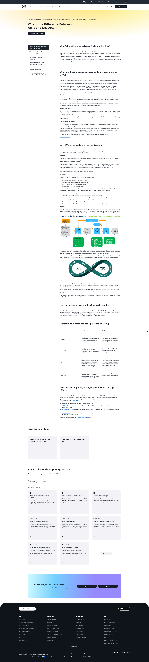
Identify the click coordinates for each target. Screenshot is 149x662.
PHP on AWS (79, 634)
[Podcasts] (127, 653)
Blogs (20, 637)
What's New (22, 634)
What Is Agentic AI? (24, 625)
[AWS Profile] (126, 2)
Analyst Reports (51, 637)
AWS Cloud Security (24, 631)
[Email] (129, 653)
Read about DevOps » (65, 63)
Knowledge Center (109, 628)
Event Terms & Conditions (111, 643)
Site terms (27, 656)
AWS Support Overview (110, 631)
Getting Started (51, 619)
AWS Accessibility (109, 634)
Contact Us (107, 619)
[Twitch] (122, 653)
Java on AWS (79, 631)
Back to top (73, 646)
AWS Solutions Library (53, 628)
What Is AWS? (22, 619)
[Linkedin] (117, 653)
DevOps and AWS (76, 400)
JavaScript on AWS (81, 637)
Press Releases (23, 640)
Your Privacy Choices (37, 656)
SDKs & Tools (79, 622)
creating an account (83, 417)
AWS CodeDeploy (66, 413)
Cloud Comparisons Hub (49, 19)
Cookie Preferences (52, 656)
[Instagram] (119, 653)
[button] (39, 6)
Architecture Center (52, 631)
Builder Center (80, 619)
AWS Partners (51, 640)
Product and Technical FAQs (54, 634)
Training (49, 622)
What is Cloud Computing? (34, 19)
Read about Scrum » (65, 137)
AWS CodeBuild (65, 409)
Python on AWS (80, 628)
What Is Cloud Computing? (26, 622)
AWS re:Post (107, 625)
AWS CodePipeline (66, 405)
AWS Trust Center (52, 625)
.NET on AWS (79, 625)
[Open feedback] (147, 331)
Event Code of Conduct (110, 640)
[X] (112, 653)
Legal (105, 637)
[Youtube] (124, 653)
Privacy (20, 656)
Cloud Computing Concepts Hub (27, 628)
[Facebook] (114, 653)
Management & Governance (63, 19)
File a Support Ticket (109, 622)
